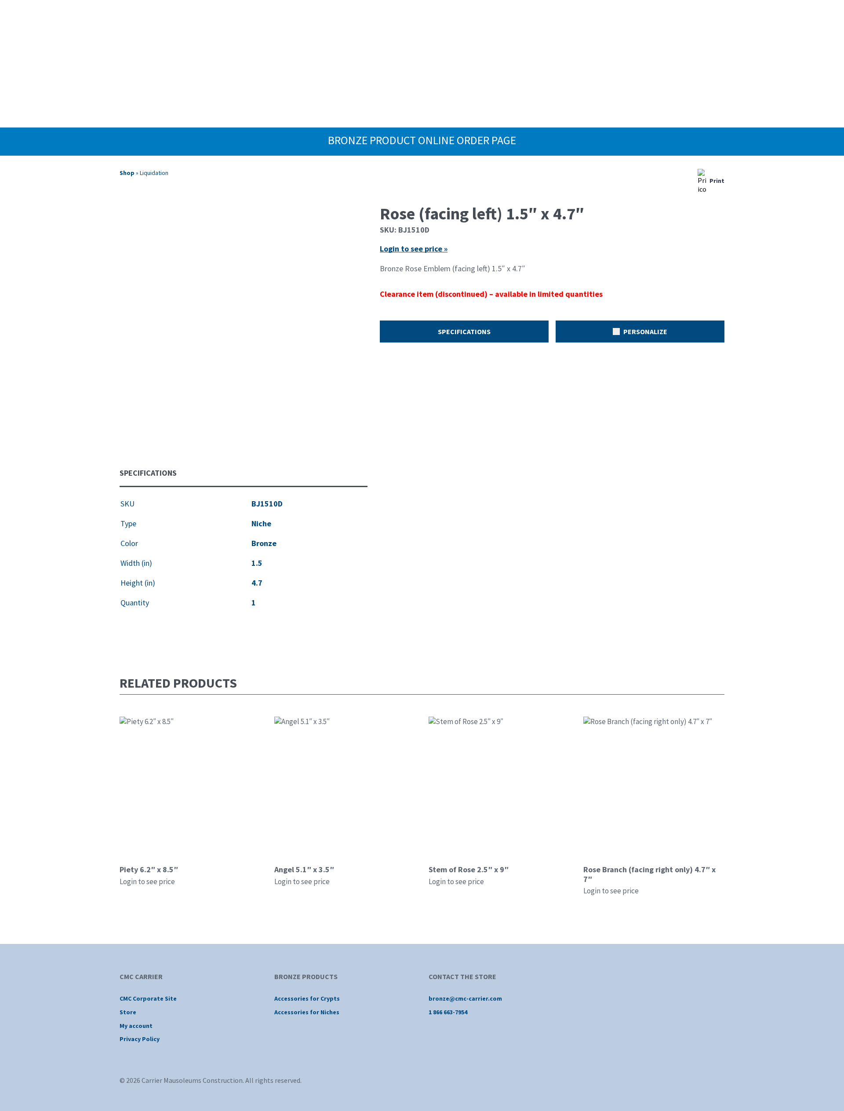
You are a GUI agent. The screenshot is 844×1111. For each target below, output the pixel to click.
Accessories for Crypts (307, 998)
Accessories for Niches (306, 1012)
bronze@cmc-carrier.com (465, 998)
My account (136, 1026)
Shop (127, 173)
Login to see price (147, 881)
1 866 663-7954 (448, 1012)
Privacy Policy (140, 1039)
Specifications (464, 331)
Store (128, 1012)
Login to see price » (413, 249)
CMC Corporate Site (148, 998)
